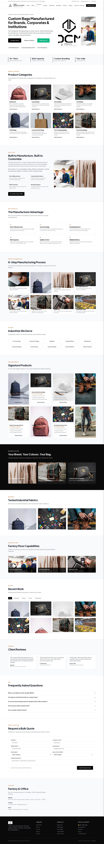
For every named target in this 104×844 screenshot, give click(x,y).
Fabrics (79, 831)
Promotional (38, 598)
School (23, 598)
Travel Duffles (60, 831)
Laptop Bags (60, 827)
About (33, 5)
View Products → (13, 109)
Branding (58, 5)
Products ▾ (38, 5)
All (10, 598)
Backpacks (59, 825)
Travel (30, 598)
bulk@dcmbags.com (85, 1)
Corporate (16, 598)
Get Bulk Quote (91, 5)
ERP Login (81, 5)
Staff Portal (93, 840)
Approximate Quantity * (58, 752)
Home (28, 5)
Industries (51, 5)
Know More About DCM (16, 194)
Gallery (70, 5)
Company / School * (57, 740)
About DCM (39, 825)
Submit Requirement (85, 768)
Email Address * (56, 746)
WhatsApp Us (43, 40)
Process (45, 5)
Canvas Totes (60, 833)
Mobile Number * (15, 746)
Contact (76, 5)
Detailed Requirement (16, 758)
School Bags (60, 829)
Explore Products (29, 40)
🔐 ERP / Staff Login (82, 825)
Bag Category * (14, 752)
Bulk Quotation (81, 827)
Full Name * (13, 740)
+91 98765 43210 (75, 1)
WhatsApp (93, 1)
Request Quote (18, 402)
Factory (65, 5)
